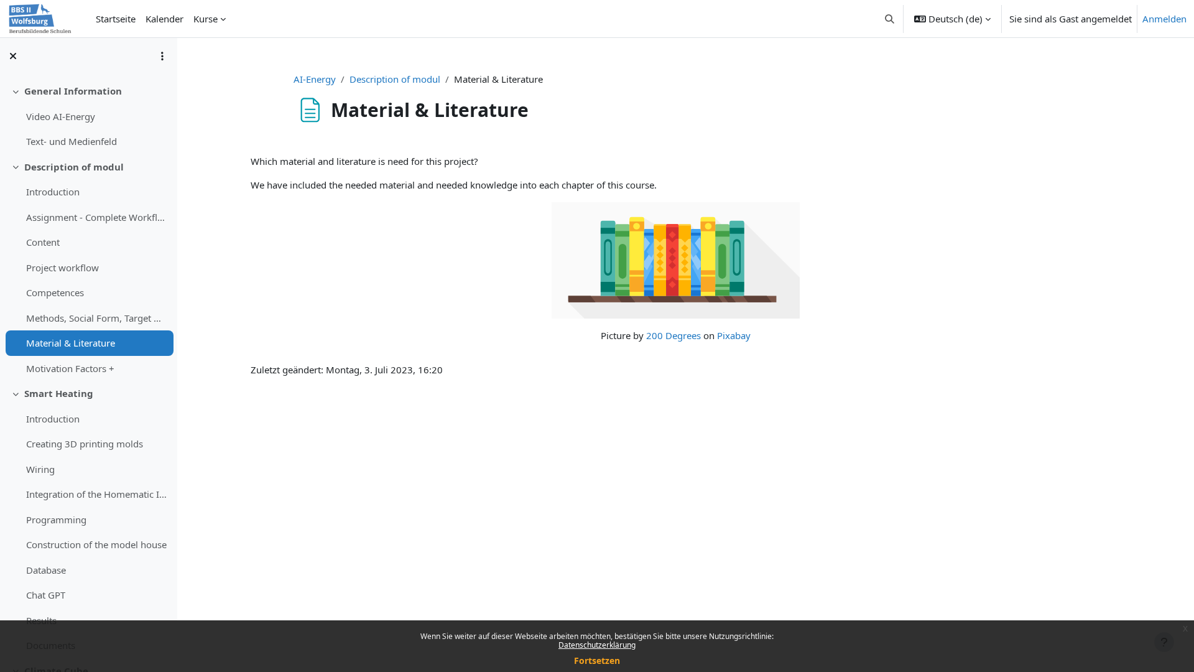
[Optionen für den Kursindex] (162, 56)
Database (46, 570)
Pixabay (734, 335)
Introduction (53, 191)
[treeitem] (88, 116)
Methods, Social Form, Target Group (96, 318)
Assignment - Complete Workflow (96, 217)
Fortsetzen (597, 660)
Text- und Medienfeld (71, 141)
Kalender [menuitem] (164, 18)
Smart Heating (58, 393)
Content (43, 242)
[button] (890, 18)
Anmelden (1164, 18)
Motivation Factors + (70, 368)
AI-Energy (315, 79)
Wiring (40, 469)
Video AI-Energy (60, 116)
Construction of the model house (96, 544)
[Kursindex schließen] (13, 56)
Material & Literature (70, 343)
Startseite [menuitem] (116, 18)
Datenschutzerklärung (597, 645)
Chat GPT (45, 595)
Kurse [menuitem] (205, 18)
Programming (56, 519)
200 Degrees (673, 335)
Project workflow (62, 267)
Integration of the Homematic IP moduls (96, 494)
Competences (55, 292)
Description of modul (74, 167)
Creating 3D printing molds (84, 443)
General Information (73, 91)
